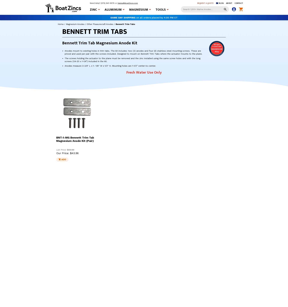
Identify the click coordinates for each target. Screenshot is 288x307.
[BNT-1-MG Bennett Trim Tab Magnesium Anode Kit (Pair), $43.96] (77, 113)
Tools (161, 9)
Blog (221, 3)
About (229, 3)
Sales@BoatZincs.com (128, 3)
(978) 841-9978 (107, 3)
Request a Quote (205, 3)
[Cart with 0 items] (241, 9)
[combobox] (205, 9)
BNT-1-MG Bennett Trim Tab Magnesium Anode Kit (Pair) (75, 139)
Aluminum (113, 9)
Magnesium (138, 9)
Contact (239, 3)
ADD (63, 160)
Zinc (93, 9)
